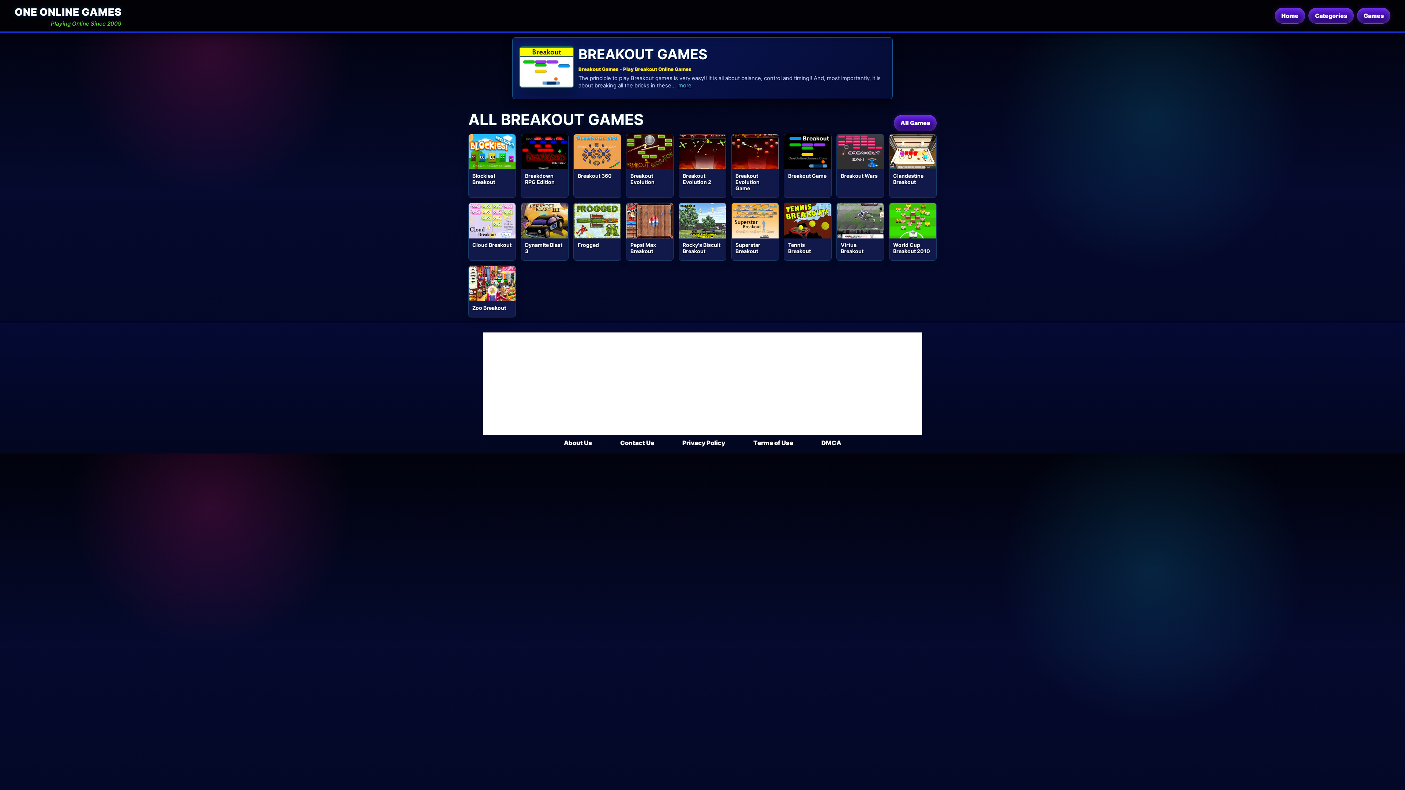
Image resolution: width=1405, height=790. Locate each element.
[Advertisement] (702, 383)
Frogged (588, 245)
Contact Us (637, 443)
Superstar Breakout (747, 248)
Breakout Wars (859, 176)
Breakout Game (807, 176)
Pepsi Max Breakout (643, 248)
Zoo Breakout (489, 308)
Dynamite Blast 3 (543, 248)
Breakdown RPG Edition (540, 179)
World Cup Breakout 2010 (911, 248)
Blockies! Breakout (483, 179)
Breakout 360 (595, 176)
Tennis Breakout (799, 248)
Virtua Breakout (852, 248)
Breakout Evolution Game (747, 182)
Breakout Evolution (642, 179)
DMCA (831, 443)
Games (1374, 15)
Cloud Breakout (492, 245)
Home (1290, 15)
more (685, 85)
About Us (578, 443)
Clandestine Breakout (908, 179)
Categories (1331, 15)
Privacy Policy (703, 443)
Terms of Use (773, 443)
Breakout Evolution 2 (697, 179)
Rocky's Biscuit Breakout (701, 248)
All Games (915, 123)
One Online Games (68, 12)
